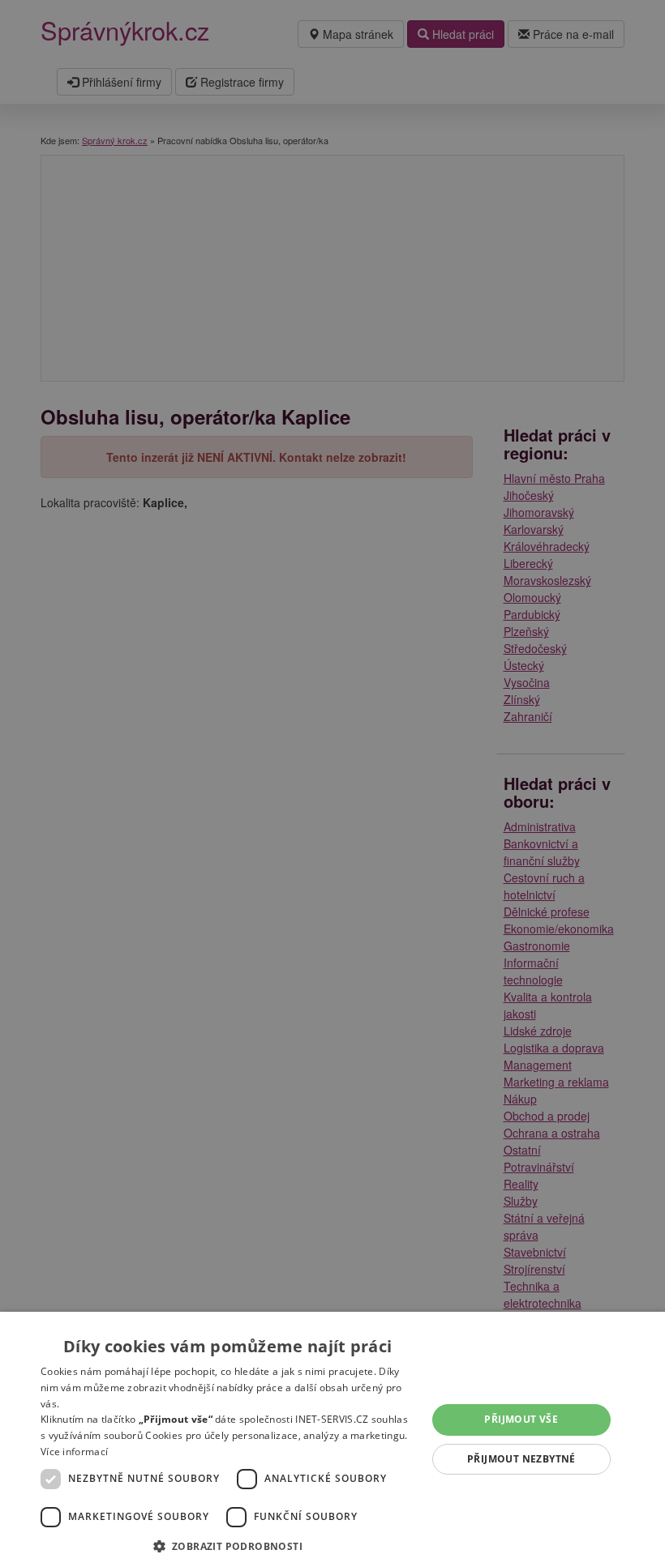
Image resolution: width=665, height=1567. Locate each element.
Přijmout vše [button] (521, 1419)
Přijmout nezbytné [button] (521, 1459)
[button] (228, 1545)
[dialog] (332, 1439)
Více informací (74, 1451)
